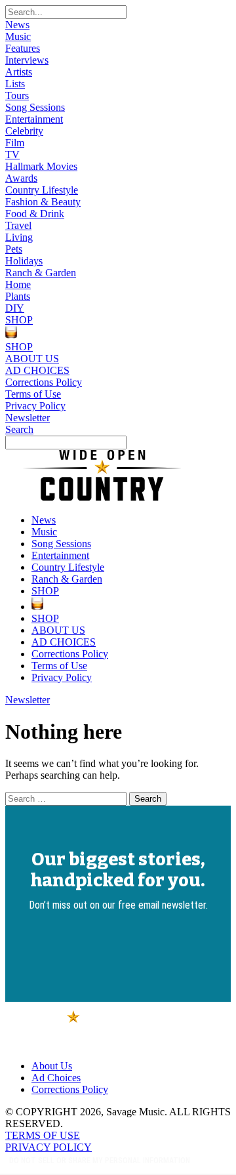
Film (14, 142)
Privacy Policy (35, 405)
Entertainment (34, 119)
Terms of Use (33, 394)
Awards (21, 178)
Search (19, 429)
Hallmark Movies (41, 166)
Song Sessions (35, 107)
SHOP (19, 319)
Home (18, 284)
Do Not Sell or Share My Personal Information (99, 1160)
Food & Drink (34, 213)
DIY (14, 308)
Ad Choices (56, 1077)
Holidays (24, 260)
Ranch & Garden (40, 272)
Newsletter (27, 417)
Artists (18, 71)
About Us (51, 1065)
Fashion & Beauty (43, 201)
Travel (18, 225)
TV (12, 154)
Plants (17, 296)
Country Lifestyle (41, 190)
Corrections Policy (43, 382)
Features (22, 48)
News (17, 24)
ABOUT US (32, 358)
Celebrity (24, 130)
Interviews (27, 60)
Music (18, 36)
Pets (13, 249)
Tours (17, 95)
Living (19, 237)
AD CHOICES (37, 370)
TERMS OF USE (42, 1135)
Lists (15, 83)
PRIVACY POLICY (48, 1147)
